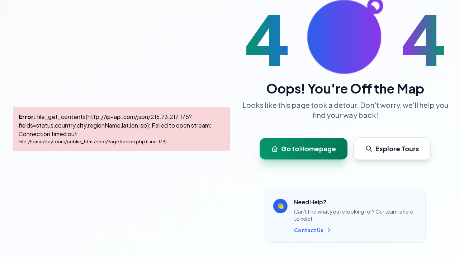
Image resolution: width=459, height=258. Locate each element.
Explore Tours (397, 148)
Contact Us (308, 230)
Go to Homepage (308, 148)
